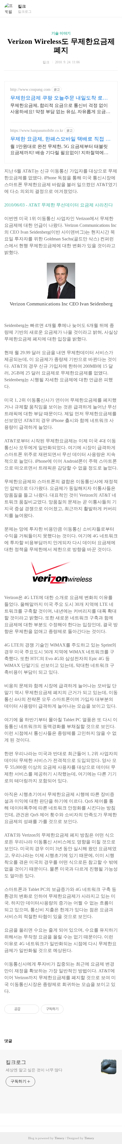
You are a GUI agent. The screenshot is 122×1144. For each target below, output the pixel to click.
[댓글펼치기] (14, 1041)
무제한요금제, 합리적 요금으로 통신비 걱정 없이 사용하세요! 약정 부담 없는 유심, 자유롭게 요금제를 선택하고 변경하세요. (60, 109)
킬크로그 (16, 1062)
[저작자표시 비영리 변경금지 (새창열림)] (71, 1009)
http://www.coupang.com (30, 89)
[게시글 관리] (32, 1009)
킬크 (22, 6)
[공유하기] (25, 1009)
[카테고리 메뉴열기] (112, 9)
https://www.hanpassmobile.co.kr (36, 130)
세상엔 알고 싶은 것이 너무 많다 (34, 1070)
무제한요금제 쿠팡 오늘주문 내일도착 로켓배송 (59, 98)
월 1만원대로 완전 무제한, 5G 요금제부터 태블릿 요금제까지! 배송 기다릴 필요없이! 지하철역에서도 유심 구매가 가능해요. (59, 150)
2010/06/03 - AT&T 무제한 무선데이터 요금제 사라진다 (58, 204)
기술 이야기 (61, 33)
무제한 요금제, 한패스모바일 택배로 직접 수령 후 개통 (60, 139)
